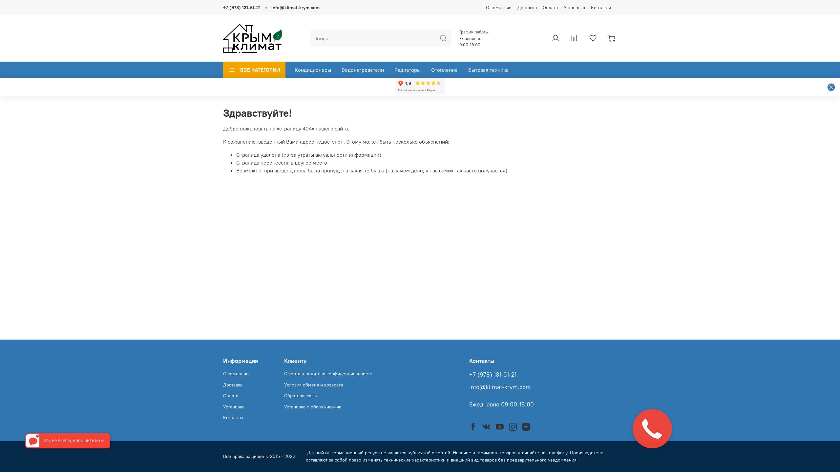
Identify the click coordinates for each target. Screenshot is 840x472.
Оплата (550, 7)
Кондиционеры (313, 70)
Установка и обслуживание (313, 407)
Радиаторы (407, 70)
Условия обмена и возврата (313, 385)
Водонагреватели (363, 70)
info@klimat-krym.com (295, 7)
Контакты (601, 7)
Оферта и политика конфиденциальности (328, 374)
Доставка (527, 7)
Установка (574, 7)
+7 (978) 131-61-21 (242, 7)
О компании (499, 7)
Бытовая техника (488, 70)
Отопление (444, 70)
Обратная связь (300, 396)
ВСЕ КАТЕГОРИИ (260, 70)
